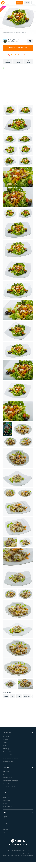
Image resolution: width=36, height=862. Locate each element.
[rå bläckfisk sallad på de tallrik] (10, 621)
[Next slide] (29, 808)
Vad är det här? (19, 68)
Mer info (6, 71)
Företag (5, 857)
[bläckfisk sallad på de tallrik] (18, 208)
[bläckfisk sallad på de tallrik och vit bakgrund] (10, 109)
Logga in (27, 2)
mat (13, 807)
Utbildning (6, 860)
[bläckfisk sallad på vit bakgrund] (10, 256)
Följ (30, 41)
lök (19, 807)
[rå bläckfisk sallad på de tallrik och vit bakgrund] (13, 486)
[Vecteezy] (3, 2)
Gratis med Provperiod (18, 48)
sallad (6, 807)
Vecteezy (5, 851)
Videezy (5, 854)
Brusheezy (6, 848)
